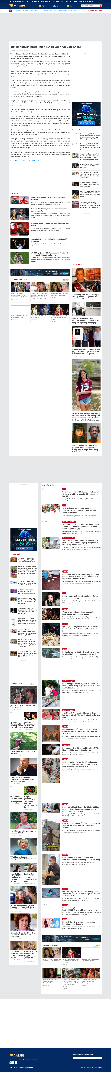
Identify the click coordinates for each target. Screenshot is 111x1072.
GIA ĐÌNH (75, 1)
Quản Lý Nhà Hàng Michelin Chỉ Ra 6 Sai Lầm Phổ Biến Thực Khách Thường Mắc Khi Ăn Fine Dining (80, 629)
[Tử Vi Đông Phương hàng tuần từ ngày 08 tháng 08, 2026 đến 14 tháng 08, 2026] (13, 559)
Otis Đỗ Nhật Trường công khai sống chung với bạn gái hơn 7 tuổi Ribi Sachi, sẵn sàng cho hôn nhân (81, 715)
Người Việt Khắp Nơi (68, 537)
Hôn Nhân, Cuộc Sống (69, 521)
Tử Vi (64, 489)
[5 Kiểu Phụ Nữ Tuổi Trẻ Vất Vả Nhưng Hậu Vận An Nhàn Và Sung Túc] (75, 165)
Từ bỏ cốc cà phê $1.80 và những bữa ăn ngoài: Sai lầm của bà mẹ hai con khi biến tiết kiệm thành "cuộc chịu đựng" (80, 526)
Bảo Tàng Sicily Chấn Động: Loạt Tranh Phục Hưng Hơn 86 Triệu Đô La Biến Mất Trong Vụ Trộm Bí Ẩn (79, 731)
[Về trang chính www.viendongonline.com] (10, 1)
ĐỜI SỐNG (41, 1)
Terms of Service (27, 1059)
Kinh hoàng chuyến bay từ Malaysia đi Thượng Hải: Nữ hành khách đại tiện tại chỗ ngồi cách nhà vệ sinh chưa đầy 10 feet (90, 205)
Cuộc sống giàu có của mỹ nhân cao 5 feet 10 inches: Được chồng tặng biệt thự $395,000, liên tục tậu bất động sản (81, 686)
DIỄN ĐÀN (47, 1)
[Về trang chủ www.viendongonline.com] (17, 6)
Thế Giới (65, 571)
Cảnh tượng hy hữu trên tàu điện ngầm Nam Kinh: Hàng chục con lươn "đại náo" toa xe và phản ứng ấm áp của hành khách (80, 764)
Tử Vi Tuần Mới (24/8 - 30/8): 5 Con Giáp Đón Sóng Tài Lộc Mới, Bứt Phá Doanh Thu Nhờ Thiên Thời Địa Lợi (79, 510)
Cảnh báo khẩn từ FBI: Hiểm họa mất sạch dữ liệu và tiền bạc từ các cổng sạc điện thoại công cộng (85, 321)
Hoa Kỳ (65, 649)
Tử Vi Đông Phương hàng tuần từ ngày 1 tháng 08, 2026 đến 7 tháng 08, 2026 (27, 583)
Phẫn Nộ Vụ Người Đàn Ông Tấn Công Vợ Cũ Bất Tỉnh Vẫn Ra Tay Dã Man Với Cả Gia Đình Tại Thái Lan (81, 825)
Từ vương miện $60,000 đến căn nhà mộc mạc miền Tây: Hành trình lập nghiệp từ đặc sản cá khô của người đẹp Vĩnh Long (80, 543)
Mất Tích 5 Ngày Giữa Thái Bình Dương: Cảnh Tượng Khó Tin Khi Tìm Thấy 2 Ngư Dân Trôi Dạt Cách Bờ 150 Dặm (81, 894)
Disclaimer (35, 1059)
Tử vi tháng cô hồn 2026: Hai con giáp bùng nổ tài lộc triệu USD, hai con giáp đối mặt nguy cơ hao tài (80, 494)
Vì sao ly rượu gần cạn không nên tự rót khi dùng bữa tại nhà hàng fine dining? (89, 184)
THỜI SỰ (27, 1)
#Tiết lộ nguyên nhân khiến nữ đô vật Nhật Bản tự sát (27, 160)
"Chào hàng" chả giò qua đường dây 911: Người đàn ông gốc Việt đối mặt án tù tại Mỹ (86, 297)
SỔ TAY (62, 1)
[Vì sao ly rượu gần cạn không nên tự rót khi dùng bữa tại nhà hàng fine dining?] (75, 184)
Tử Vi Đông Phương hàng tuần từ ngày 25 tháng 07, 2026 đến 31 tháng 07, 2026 (26, 591)
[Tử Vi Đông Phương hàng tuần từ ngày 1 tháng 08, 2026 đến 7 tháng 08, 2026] (13, 582)
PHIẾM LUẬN (55, 1)
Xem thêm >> (89, 1)
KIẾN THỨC (69, 1)
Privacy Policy (20, 1059)
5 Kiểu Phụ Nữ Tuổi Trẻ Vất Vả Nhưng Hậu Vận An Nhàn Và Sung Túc (89, 166)
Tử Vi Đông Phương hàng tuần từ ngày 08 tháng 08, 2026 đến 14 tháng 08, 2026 (26, 560)
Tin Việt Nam (66, 745)
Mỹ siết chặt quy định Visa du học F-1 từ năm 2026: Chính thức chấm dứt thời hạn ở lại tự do (50, 10)
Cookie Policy (12, 1059)
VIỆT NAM (34, 1)
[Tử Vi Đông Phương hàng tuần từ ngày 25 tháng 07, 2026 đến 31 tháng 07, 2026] (13, 591)
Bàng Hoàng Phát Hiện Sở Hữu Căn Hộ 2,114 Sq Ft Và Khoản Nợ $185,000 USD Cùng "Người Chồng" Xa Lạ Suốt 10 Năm (80, 809)
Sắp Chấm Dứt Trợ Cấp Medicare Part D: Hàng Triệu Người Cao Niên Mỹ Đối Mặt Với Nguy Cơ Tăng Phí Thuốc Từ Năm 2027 (27, 643)
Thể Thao (13, 43)
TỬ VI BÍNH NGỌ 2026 (18, 1)
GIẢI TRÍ (81, 1)
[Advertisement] (55, 27)
